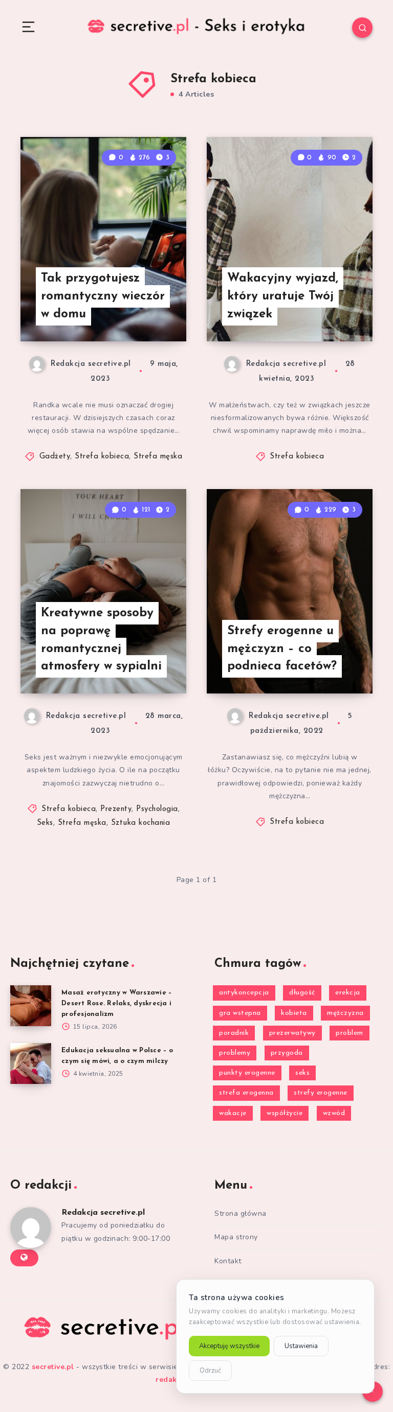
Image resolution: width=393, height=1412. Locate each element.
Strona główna (240, 1213)
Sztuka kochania (140, 823)
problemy (234, 1053)
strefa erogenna (246, 1093)
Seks (45, 823)
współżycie (284, 1113)
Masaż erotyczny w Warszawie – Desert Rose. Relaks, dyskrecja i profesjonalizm (116, 1003)
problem (349, 1033)
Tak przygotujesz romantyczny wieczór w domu (103, 296)
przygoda (287, 1053)
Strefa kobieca (102, 456)
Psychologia (157, 809)
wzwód (334, 1113)
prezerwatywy (292, 1033)
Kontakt (228, 1261)
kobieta (294, 1013)
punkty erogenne (247, 1073)
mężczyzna (345, 1013)
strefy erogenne (320, 1093)
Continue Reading (150, 312)
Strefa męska (158, 456)
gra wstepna (240, 1013)
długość (302, 993)
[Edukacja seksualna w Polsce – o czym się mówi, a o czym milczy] (30, 1063)
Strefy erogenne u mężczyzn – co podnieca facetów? (282, 649)
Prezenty (116, 809)
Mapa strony (236, 1237)
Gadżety (55, 456)
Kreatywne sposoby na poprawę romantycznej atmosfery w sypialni (101, 640)
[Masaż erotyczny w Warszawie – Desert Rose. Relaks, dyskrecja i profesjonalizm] (30, 1005)
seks (302, 1073)
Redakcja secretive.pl (103, 1213)
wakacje (233, 1113)
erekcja (347, 993)
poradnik (234, 1033)
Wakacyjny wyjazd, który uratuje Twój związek (282, 296)
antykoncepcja (244, 993)
